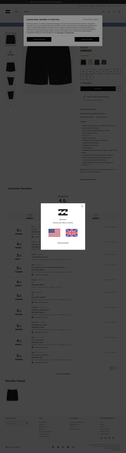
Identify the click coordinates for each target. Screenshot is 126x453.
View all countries (63, 243)
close (82, 206)
